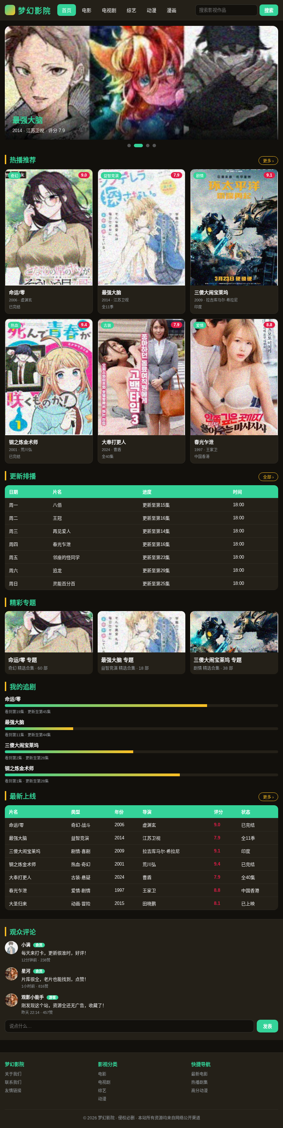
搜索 (268, 10)
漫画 (171, 10)
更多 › (268, 161)
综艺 (131, 10)
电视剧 (109, 10)
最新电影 (199, 1074)
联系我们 (13, 1082)
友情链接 (13, 1090)
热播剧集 (199, 1082)
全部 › (268, 477)
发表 (267, 1026)
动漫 (151, 10)
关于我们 (13, 1074)
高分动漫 (199, 1090)
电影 (86, 10)
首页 (66, 10)
